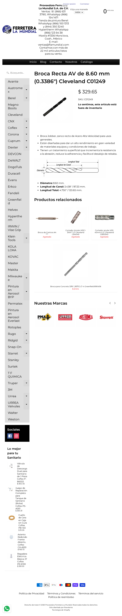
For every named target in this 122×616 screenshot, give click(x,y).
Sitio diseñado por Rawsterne (61, 607)
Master (13, 263)
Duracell (14, 173)
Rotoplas (14, 327)
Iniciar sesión (69, 4)
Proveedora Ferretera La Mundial (58, 605)
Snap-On (14, 347)
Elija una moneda (79, 9)
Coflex (18, 128)
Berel (18, 98)
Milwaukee (18, 278)
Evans (12, 180)
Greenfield (14, 201)
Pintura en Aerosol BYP (18, 292)
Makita (13, 269)
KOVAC (13, 256)
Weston (13, 419)
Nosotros (71, 62)
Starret (18, 354)
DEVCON (14, 154)
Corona (18, 135)
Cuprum (18, 141)
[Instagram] (16, 436)
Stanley (13, 360)
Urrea (18, 396)
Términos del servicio (90, 593)
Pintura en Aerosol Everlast (14, 315)
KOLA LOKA (12, 248)
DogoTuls (15, 167)
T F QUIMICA (15, 374)
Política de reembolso (61, 597)
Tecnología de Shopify (61, 610)
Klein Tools (18, 238)
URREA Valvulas (18, 404)
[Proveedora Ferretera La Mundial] (19, 29)
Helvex (13, 210)
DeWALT (14, 160)
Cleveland (15, 115)
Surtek (13, 366)
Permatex (15, 303)
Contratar (84, 4)
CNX (18, 122)
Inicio (33, 62)
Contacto (56, 62)
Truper (18, 383)
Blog (43, 62)
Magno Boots (13, 106)
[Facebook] (10, 436)
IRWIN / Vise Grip (14, 228)
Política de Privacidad (31, 593)
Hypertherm (15, 218)
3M (10, 389)
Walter (13, 413)
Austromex (18, 90)
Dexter (18, 148)
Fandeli (13, 193)
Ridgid (18, 341)
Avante (13, 81)
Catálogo (87, 62)
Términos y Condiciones (61, 593)
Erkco (12, 186)
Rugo (18, 334)
